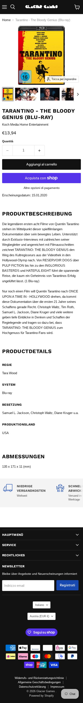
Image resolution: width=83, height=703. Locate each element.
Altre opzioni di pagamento (42, 188)
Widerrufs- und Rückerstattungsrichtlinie (39, 678)
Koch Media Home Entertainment (25, 124)
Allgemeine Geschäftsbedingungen (39, 682)
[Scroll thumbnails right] (77, 94)
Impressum (57, 686)
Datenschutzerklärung (32, 686)
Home (6, 20)
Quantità (7, 141)
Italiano (39, 605)
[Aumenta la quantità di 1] (39, 150)
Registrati (67, 585)
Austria (39, 616)
